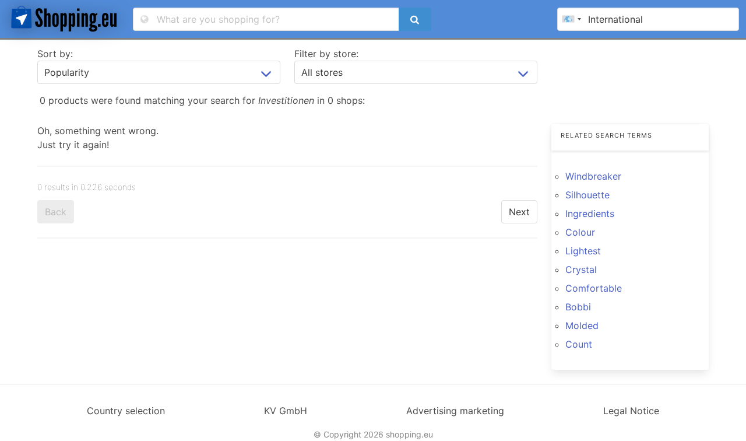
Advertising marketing (455, 410)
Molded (582, 325)
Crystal (581, 269)
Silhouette (587, 195)
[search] (415, 19)
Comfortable (593, 288)
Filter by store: (326, 54)
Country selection (126, 410)
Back (55, 212)
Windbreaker (593, 176)
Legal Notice (631, 410)
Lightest (583, 251)
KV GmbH (285, 410)
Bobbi (578, 307)
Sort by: (55, 54)
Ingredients (589, 213)
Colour (580, 232)
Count (578, 344)
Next (519, 212)
